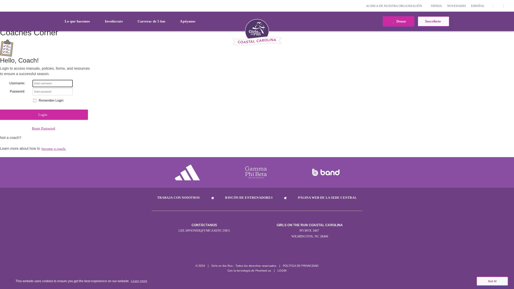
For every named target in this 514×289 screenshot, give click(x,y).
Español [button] (478, 5)
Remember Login (51, 100)
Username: (17, 83)
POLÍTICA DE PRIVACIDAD (300, 265)
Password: (17, 91)
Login (4, 5)
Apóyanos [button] (187, 21)
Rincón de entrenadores (248, 197)
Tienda (436, 5)
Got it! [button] (492, 281)
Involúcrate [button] (114, 21)
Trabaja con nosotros (178, 197)
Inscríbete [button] (433, 21)
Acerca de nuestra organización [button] (394, 5)
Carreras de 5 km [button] (151, 21)
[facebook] (498, 5)
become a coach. (54, 149)
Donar (400, 21)
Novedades (456, 5)
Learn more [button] (139, 281)
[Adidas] (187, 172)
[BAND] (326, 172)
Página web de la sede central (327, 197)
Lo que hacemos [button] (77, 21)
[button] (509, 5)
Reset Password (43, 128)
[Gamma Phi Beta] (256, 172)
